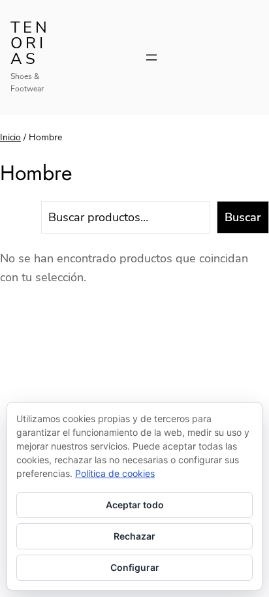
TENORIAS (30, 43)
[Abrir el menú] (151, 57)
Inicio (10, 137)
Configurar (134, 567)
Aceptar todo (135, 504)
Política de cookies (115, 473)
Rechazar (134, 536)
